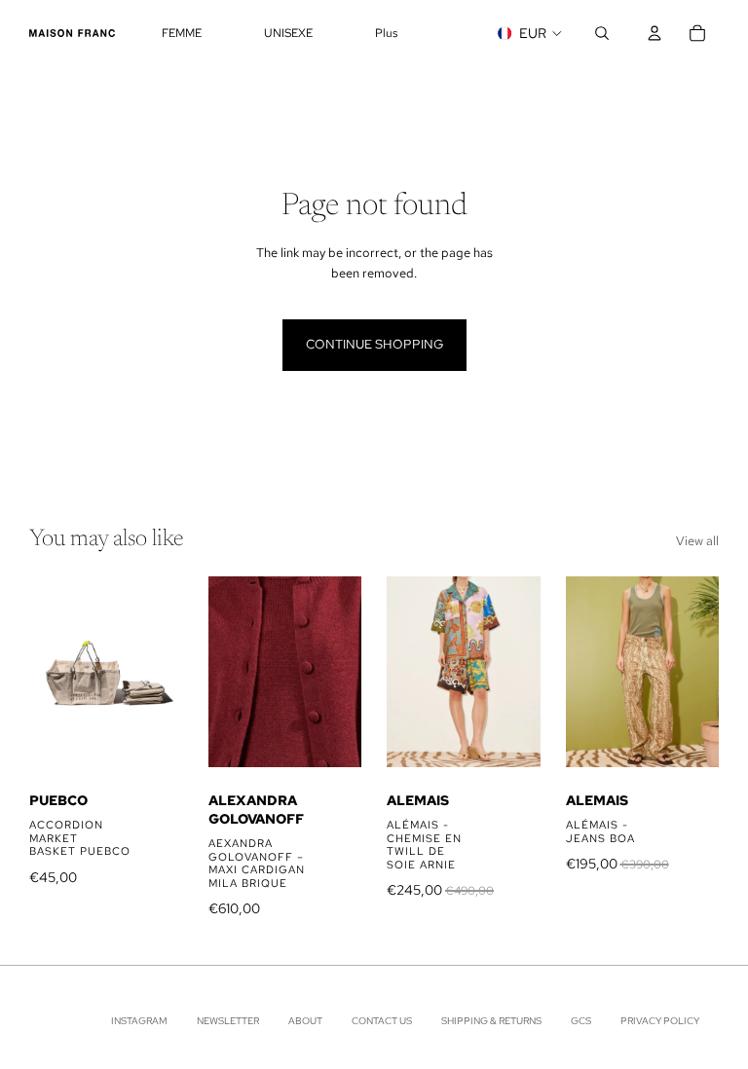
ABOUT (305, 1021)
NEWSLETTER (228, 1021)
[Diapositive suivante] (161, 671)
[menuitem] (386, 33)
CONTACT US (382, 1021)
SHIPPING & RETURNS (491, 1021)
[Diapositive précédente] (50, 671)
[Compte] (654, 33)
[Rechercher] (601, 33)
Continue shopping (374, 344)
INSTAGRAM (139, 1021)
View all (697, 541)
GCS (581, 1021)
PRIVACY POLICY (659, 1021)
